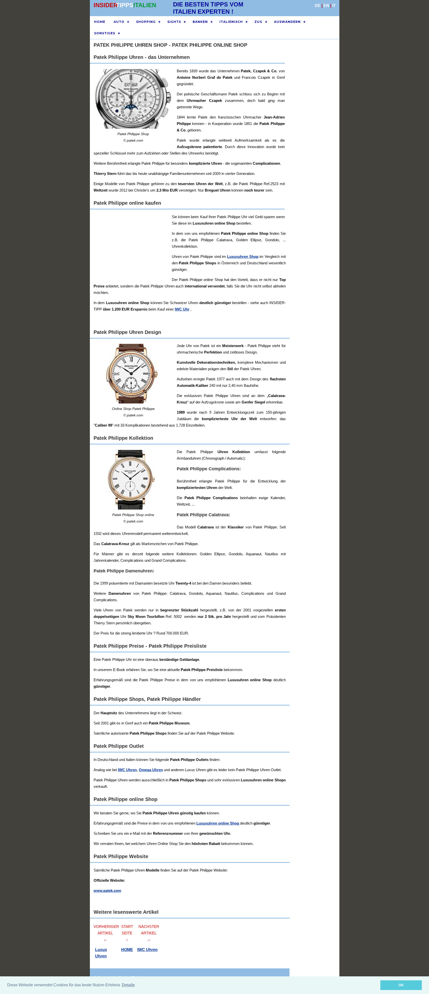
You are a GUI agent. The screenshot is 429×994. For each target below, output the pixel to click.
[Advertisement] (243, 248)
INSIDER (106, 5)
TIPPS (124, 5)
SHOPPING (146, 22)
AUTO (119, 22)
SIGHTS (174, 22)
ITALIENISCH (231, 22)
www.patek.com (107, 890)
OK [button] (401, 985)
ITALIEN (144, 5)
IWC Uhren (127, 770)
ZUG (258, 22)
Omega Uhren (151, 770)
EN (326, 5)
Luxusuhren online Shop (218, 823)
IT (334, 5)
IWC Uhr (182, 309)
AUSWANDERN (287, 22)
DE (318, 5)
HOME (99, 22)
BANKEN (200, 22)
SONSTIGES (104, 33)
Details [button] (128, 985)
